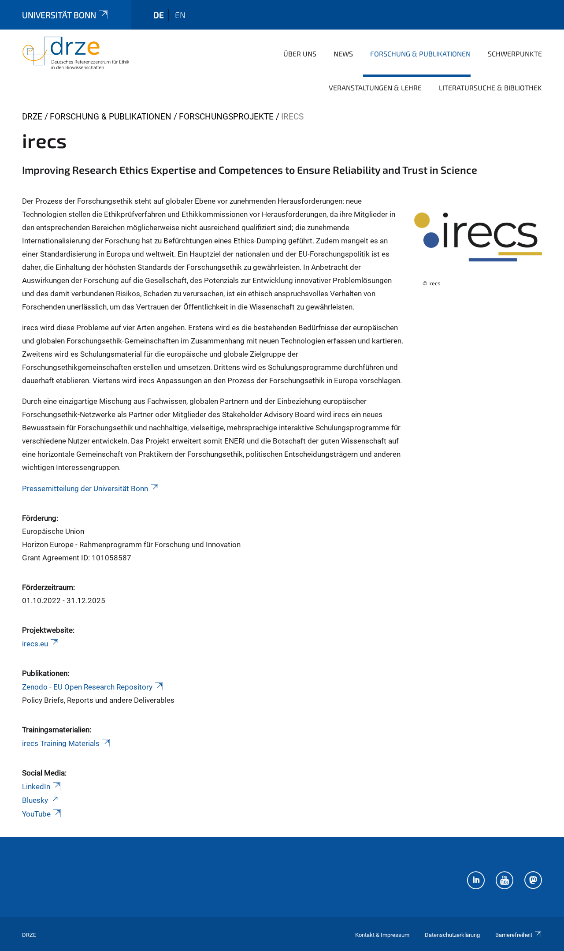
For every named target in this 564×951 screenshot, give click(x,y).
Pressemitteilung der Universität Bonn (85, 488)
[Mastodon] (533, 881)
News (343, 53)
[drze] (76, 53)
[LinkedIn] (476, 881)
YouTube (36, 813)
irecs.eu (35, 643)
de (158, 15)
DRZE (32, 117)
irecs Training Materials (61, 743)
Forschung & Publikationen (420, 53)
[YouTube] (504, 881)
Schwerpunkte (515, 53)
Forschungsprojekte (226, 117)
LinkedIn (36, 786)
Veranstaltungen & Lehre (375, 87)
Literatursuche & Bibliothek (490, 87)
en (180, 15)
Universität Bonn (59, 15)
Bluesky (35, 800)
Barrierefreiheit (513, 935)
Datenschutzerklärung (452, 935)
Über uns (299, 53)
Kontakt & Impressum (382, 935)
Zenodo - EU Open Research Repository (87, 686)
